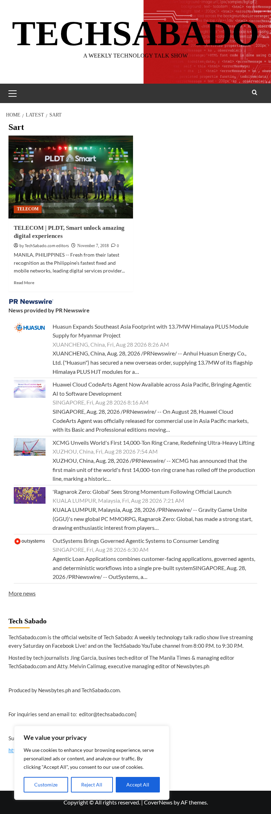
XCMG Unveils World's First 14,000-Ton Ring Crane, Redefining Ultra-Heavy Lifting (153, 442)
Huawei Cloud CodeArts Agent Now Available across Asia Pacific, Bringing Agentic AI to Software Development (152, 389)
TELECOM (27, 209)
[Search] (254, 92)
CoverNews (158, 802)
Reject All (91, 785)
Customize (46, 785)
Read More (24, 282)
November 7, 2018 (93, 245)
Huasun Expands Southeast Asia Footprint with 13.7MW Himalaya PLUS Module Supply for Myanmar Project (150, 331)
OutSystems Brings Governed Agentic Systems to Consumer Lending (136, 540)
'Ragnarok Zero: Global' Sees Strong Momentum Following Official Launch (142, 491)
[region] (91, 763)
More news (22, 593)
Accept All (137, 785)
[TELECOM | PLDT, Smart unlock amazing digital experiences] (70, 177)
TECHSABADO (135, 33)
